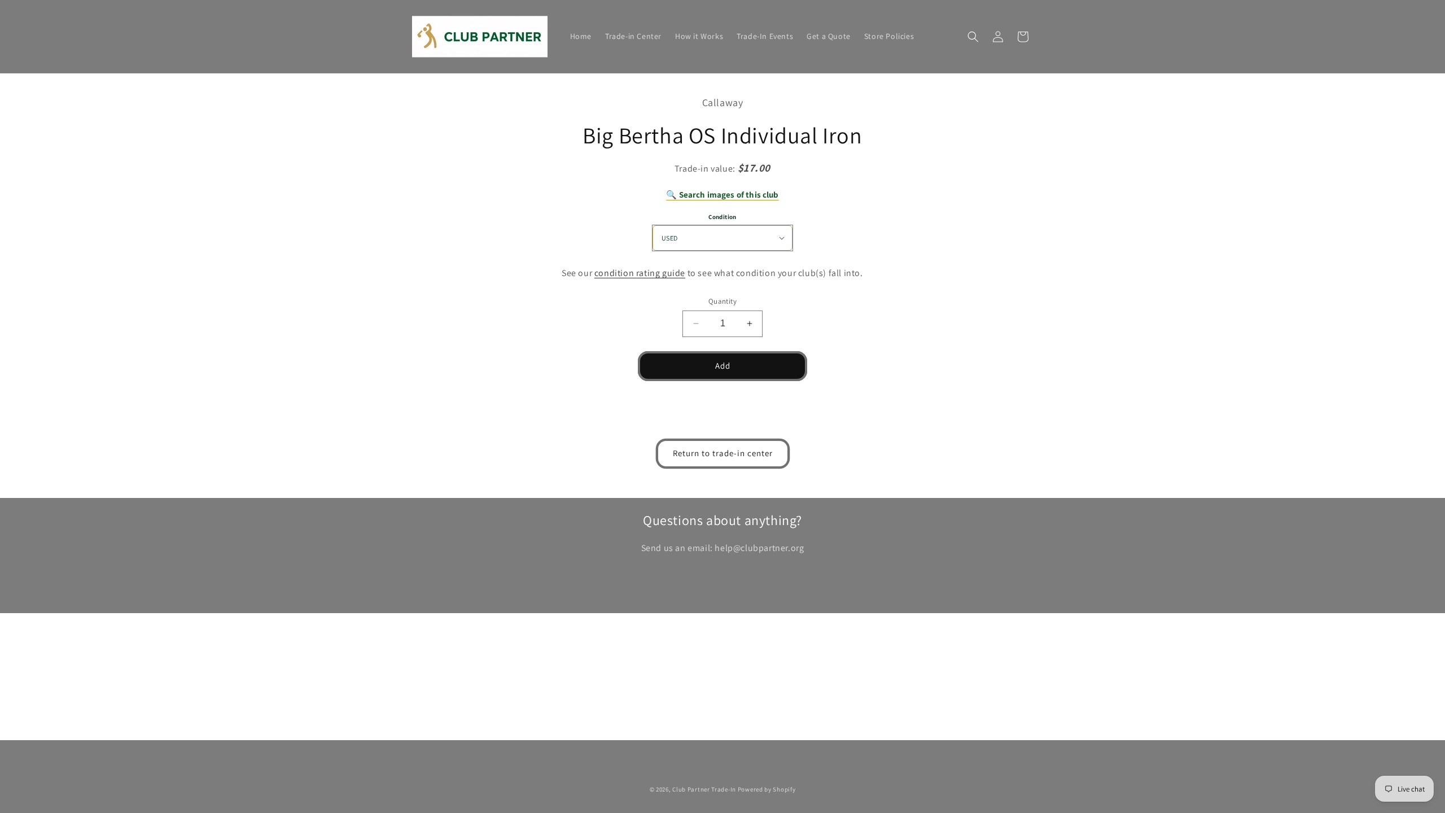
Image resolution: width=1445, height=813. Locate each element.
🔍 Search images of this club (722, 194)
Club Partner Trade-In (704, 789)
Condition (722, 217)
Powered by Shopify (767, 789)
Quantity (722, 301)
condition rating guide (639, 273)
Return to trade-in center (723, 453)
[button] (973, 36)
